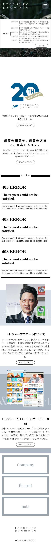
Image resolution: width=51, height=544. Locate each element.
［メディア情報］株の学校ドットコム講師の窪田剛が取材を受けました (30, 41)
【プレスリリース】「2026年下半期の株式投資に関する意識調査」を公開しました (30, 33)
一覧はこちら (41, 46)
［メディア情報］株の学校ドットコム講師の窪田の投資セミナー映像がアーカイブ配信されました (30, 24)
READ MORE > (25, 124)
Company (25, 464)
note (25, 506)
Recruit (25, 485)
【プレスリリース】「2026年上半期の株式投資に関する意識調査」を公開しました (30, 37)
